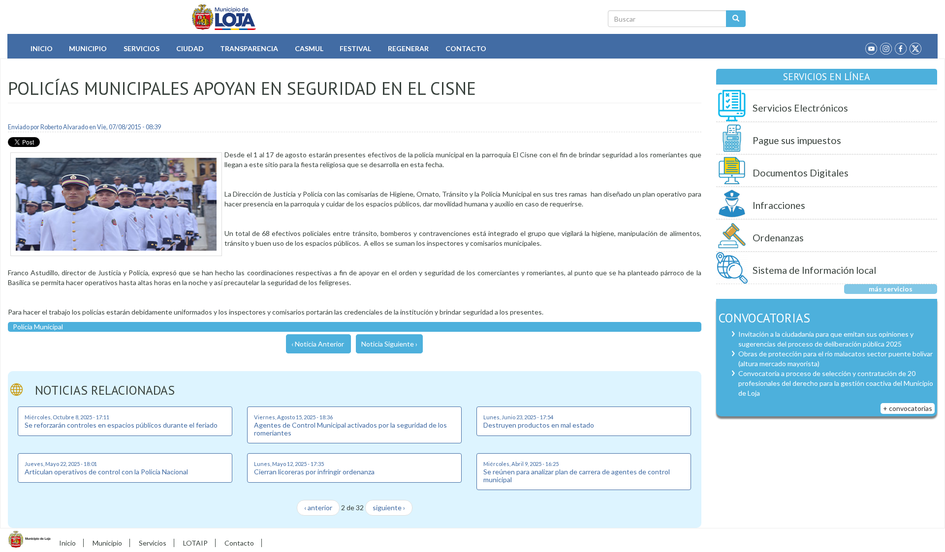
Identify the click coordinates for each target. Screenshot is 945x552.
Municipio (88, 48)
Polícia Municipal (38, 326)
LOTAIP (195, 543)
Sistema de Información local (814, 270)
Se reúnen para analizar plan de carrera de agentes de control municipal (576, 475)
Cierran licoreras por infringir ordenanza (314, 471)
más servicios (891, 289)
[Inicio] (224, 17)
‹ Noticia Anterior (317, 344)
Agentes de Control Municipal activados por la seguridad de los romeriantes (350, 428)
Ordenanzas (778, 237)
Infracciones (779, 205)
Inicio (42, 48)
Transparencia (249, 48)
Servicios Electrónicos (800, 108)
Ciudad (190, 48)
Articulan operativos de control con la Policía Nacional (106, 471)
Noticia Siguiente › (389, 344)
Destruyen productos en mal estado (538, 425)
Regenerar (408, 48)
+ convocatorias (907, 408)
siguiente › (389, 507)
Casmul (309, 48)
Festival (355, 48)
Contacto (465, 48)
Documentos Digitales (801, 172)
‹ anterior (318, 507)
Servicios (141, 48)
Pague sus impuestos (797, 140)
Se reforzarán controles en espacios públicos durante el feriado (121, 425)
